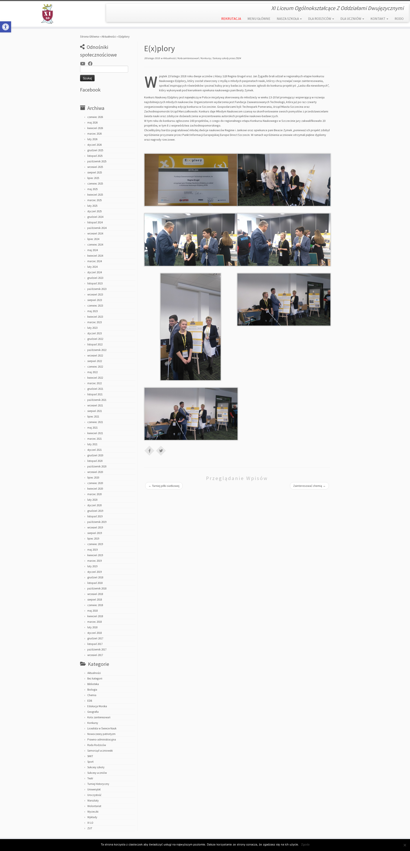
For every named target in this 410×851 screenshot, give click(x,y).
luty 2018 (92, 627)
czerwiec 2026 (95, 117)
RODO (399, 18)
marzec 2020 (94, 494)
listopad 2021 (94, 394)
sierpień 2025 (94, 172)
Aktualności (108, 36)
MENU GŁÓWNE (258, 18)
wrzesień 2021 (95, 405)
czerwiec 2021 (95, 422)
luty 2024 (92, 267)
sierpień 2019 (94, 533)
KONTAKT (378, 18)
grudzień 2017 (95, 638)
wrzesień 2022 (95, 355)
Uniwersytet (94, 789)
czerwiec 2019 (95, 544)
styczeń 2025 (94, 211)
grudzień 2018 (95, 577)
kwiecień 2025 (95, 194)
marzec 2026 (94, 133)
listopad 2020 (94, 461)
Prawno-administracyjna (101, 739)
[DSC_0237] (284, 180)
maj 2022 (92, 372)
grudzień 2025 (95, 150)
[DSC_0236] (190, 326)
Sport (90, 762)
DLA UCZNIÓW (351, 18)
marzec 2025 (94, 200)
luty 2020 (92, 500)
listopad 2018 (94, 583)
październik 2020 (96, 466)
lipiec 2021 (93, 416)
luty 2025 (92, 206)
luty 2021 (92, 444)
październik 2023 (96, 289)
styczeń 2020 (94, 505)
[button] (5, 26)
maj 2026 (92, 122)
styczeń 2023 (94, 333)
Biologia (92, 689)
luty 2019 (92, 566)
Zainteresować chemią (309, 486)
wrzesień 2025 (95, 167)
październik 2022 (96, 350)
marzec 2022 (94, 383)
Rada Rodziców (96, 745)
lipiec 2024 (93, 239)
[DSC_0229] (284, 239)
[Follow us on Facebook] (91, 63)
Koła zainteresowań (98, 717)
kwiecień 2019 (95, 555)
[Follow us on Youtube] (84, 63)
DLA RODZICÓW (320, 18)
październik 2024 (96, 228)
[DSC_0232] (191, 414)
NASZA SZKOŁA (288, 18)
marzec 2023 (94, 322)
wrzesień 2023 (95, 294)
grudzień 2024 (95, 217)
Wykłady (92, 817)
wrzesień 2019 (95, 527)
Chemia (91, 695)
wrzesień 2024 (95, 233)
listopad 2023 (94, 283)
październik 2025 (96, 161)
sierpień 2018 (94, 599)
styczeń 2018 (94, 633)
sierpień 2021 (94, 411)
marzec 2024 (94, 261)
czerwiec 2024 (95, 244)
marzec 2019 (94, 561)
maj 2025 (92, 189)
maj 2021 (92, 427)
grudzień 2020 (95, 455)
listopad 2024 (94, 222)
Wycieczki (92, 811)
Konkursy (92, 723)
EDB (89, 701)
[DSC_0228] (191, 239)
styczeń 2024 (94, 272)
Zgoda (305, 844)
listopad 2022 (94, 344)
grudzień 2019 (95, 511)
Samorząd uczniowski (100, 750)
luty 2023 (92, 328)
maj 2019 (92, 549)
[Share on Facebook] (149, 450)
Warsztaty (93, 800)
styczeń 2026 (94, 145)
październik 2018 (96, 588)
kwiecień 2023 (95, 317)
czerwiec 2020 (95, 483)
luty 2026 (92, 139)
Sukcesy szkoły (95, 767)
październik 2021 (96, 400)
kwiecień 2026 (95, 128)
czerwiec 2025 (95, 183)
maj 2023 (92, 311)
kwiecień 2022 (95, 378)
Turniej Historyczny (98, 784)
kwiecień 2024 (95, 255)
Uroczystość (94, 795)
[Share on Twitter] (161, 450)
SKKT (90, 756)
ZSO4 (238, 58)
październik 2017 (96, 649)
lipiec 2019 (93, 538)
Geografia (93, 712)
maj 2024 (92, 250)
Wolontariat (94, 806)
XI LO (90, 823)
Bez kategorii (94, 678)
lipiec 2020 (93, 477)
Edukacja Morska (97, 706)
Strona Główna (89, 36)
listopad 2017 (94, 644)
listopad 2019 (94, 516)
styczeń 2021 (94, 450)
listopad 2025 (94, 156)
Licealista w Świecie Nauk (101, 728)
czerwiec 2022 (95, 366)
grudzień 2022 (95, 339)
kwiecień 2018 (95, 616)
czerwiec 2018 (95, 605)
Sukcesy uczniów (97, 773)
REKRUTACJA (231, 18)
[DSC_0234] (284, 299)
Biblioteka (93, 684)
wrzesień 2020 (95, 472)
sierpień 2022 (94, 361)
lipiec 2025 (93, 178)
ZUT (89, 828)
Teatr (90, 778)
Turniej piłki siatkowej (163, 486)
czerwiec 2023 (95, 305)
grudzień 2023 (95, 278)
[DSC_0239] (191, 180)
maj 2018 (92, 610)
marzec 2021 (94, 439)
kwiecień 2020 (95, 488)
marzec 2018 (94, 622)
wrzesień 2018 (95, 594)
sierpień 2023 (94, 300)
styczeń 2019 (94, 572)
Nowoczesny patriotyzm (101, 734)
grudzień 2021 (95, 389)
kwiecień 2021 (95, 433)
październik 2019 (96, 522)
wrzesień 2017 (95, 655)
